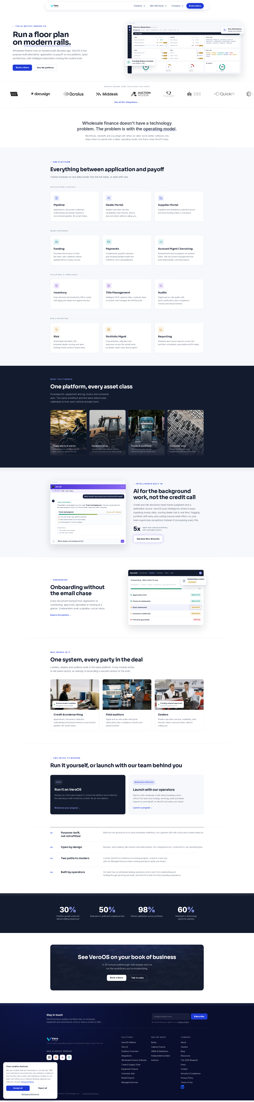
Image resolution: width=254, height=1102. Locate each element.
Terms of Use (187, 1082)
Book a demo (195, 6)
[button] (139, 6)
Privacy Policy (183, 1022)
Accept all (17, 1088)
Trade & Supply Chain (130, 1064)
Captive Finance (158, 1047)
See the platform (45, 67)
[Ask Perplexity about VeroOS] (69, 1057)
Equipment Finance (129, 1069)
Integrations (126, 1056)
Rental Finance (127, 1078)
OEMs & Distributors (159, 1051)
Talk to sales (137, 978)
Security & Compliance (191, 1073)
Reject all (42, 1088)
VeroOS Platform (128, 1042)
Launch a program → (143, 808)
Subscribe (199, 1016)
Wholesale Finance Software (134, 1060)
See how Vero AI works (148, 539)
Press (183, 1064)
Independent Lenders (160, 1056)
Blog (183, 1051)
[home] (60, 6)
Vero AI (124, 1047)
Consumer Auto (128, 1073)
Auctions (155, 1060)
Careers (184, 1047)
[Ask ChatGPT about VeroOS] (49, 1057)
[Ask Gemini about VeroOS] (62, 1057)
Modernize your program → (67, 808)
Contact (184, 1069)
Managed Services (129, 1082)
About (183, 1042)
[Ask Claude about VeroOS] (55, 1057)
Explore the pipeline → (60, 615)
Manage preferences (30, 1094)
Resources (185, 1056)
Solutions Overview (129, 1051)
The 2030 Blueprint (189, 1060)
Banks (154, 1042)
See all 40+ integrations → (127, 102)
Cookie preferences (90, 1093)
